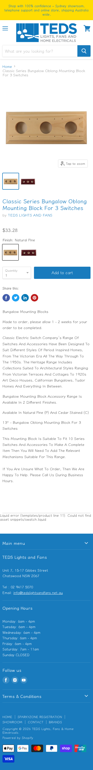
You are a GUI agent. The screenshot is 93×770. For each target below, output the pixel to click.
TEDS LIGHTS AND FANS (30, 214)
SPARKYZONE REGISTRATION (40, 716)
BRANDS (55, 722)
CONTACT (35, 722)
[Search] (84, 51)
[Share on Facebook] (6, 297)
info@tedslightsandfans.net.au (38, 592)
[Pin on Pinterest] (34, 297)
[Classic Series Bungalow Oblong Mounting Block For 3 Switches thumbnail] (11, 181)
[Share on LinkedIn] (25, 297)
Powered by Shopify (17, 737)
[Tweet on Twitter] (15, 297)
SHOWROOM (12, 722)
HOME (7, 716)
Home (7, 66)
